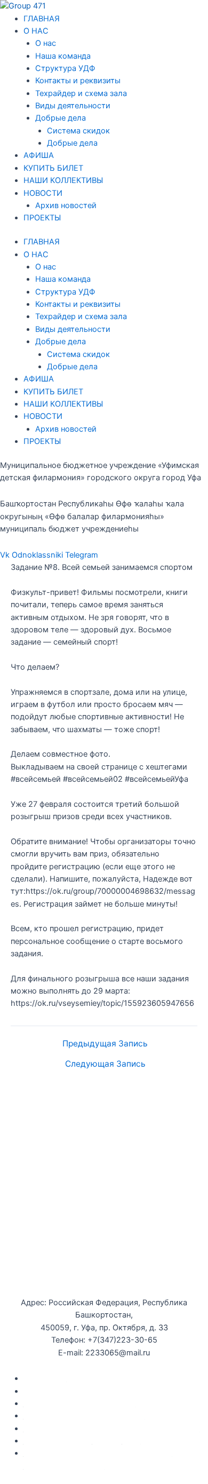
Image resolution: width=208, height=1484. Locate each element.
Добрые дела (60, 118)
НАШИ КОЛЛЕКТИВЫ (63, 180)
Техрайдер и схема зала (81, 93)
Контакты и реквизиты (78, 80)
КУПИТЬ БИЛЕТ (53, 168)
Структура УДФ (65, 68)
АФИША (38, 155)
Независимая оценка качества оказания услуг (111, 1428)
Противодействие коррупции (79, 1403)
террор (107, 1441)
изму (131, 1441)
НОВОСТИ (42, 193)
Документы (45, 1378)
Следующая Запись (105, 1064)
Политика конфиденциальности (84, 1415)
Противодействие (57, 1441)
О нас (45, 43)
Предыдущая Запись (105, 1043)
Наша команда (63, 56)
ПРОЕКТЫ (42, 218)
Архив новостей (66, 205)
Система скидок (78, 131)
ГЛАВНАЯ (41, 18)
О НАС (36, 31)
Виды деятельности (72, 105)
